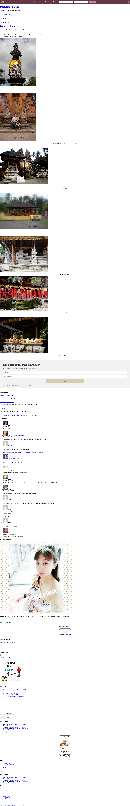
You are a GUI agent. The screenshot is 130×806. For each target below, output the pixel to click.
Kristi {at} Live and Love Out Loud (16, 435)
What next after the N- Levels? (10, 694)
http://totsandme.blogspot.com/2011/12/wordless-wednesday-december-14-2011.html (23, 452)
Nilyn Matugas (6, 728)
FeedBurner (68, 634)
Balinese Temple (8, 26)
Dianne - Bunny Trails (13, 458)
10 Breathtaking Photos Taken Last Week (12, 415)
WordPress (8, 805)
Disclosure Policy (10, 15)
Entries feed (6, 796)
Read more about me (5, 619)
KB (9, 532)
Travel (4, 19)
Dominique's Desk (5, 804)
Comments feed (6, 797)
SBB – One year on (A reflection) (11, 690)
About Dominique (7, 14)
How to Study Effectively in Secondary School (14, 696)
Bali (15, 29)
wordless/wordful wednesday (24, 29)
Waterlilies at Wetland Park (6, 395)
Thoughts (8, 29)
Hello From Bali (4, 408)
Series (4, 18)
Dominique (2, 29)
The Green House (12, 509)
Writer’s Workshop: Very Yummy (18, 724)
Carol (9, 479)
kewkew (10, 445)
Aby (4, 725)
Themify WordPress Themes (19, 805)
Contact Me (6, 17)
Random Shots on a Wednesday (7, 402)
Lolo (9, 425)
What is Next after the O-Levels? (11, 693)
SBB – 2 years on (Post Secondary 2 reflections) (14, 689)
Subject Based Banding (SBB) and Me (12, 692)
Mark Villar (6, 724)
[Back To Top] (1, 801)
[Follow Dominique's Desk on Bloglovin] (6, 718)
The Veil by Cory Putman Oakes (30, 415)
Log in (4, 794)
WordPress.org (6, 798)
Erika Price (11, 468)
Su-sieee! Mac (6, 729)
